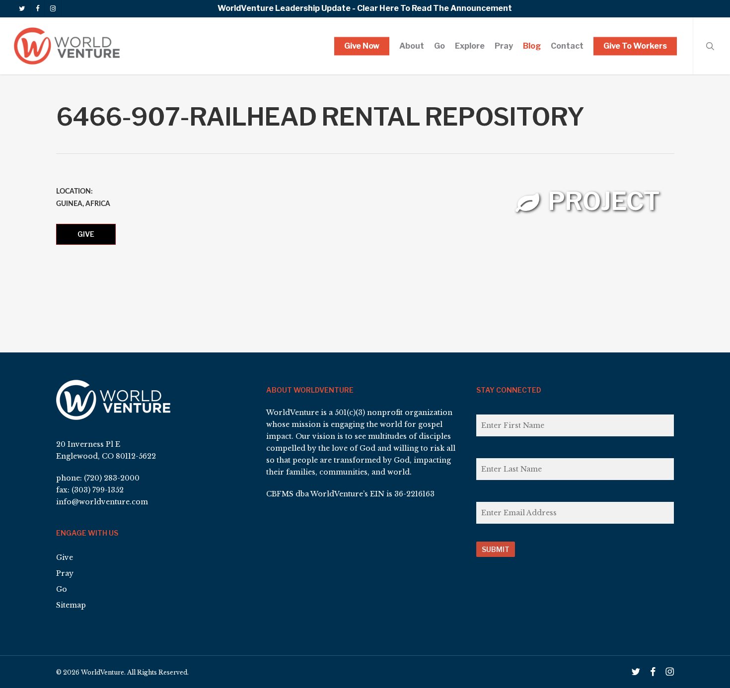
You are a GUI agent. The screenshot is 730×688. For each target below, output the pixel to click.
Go (61, 589)
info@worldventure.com (102, 501)
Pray (64, 573)
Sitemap (71, 605)
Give (85, 234)
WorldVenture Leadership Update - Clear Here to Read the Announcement (365, 8)
